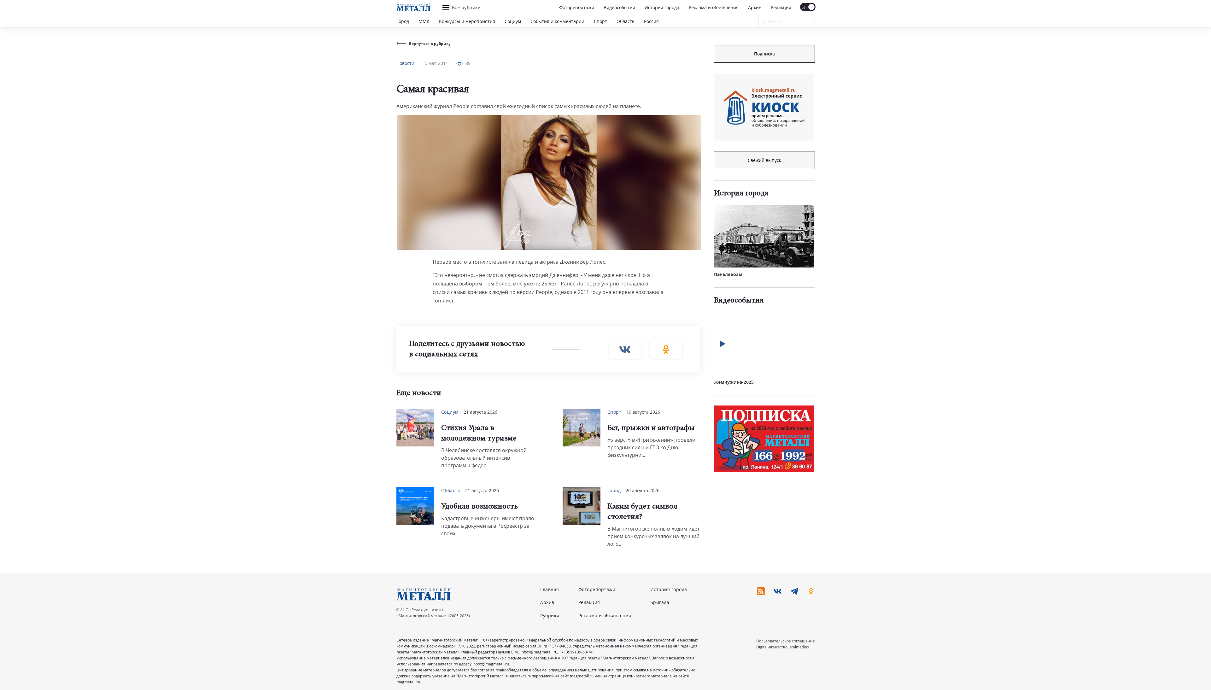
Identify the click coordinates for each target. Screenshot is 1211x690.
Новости (405, 63)
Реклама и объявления (714, 7)
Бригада (660, 602)
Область (626, 21)
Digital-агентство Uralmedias (782, 647)
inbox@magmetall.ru (539, 652)
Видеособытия (619, 7)
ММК (424, 21)
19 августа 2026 (643, 412)
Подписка (764, 54)
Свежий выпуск (764, 160)
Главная (549, 589)
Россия (651, 21)
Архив (754, 7)
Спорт (600, 21)
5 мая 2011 (436, 63)
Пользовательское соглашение (785, 641)
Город (402, 21)
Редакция (781, 7)
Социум (513, 21)
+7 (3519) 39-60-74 (576, 652)
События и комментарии (557, 21)
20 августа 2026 (642, 490)
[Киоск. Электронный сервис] (764, 107)
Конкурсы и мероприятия (467, 21)
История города (662, 7)
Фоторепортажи (576, 7)
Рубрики (549, 615)
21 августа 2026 (480, 412)
